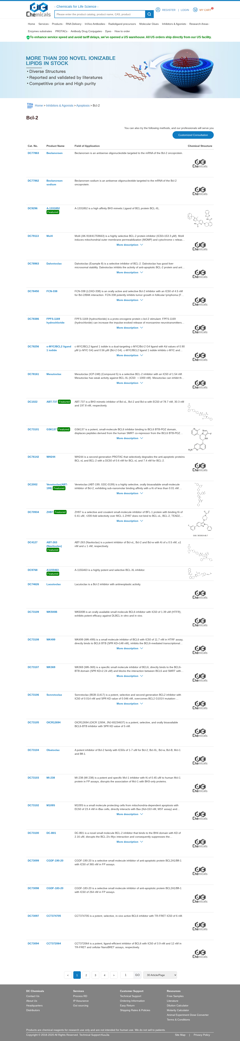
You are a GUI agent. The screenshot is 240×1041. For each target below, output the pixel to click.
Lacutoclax (53, 584)
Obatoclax (53, 750)
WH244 (50, 456)
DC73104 (33, 750)
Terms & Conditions (178, 1019)
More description (128, 244)
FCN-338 (51, 291)
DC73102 (33, 805)
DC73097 (33, 915)
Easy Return (127, 1005)
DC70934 (33, 512)
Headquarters (34, 1005)
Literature (172, 1000)
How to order (122, 31)
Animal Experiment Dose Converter (188, 1014)
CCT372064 (53, 943)
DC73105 (33, 722)
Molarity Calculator (178, 1010)
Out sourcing (80, 1005)
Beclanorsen (54, 153)
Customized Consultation (193, 134)
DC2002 (33, 484)
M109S (50, 805)
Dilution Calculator (177, 1005)
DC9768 (33, 569)
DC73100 (33, 832)
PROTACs (61, 31)
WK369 (50, 667)
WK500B (51, 611)
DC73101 (33, 429)
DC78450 (33, 291)
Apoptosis (83, 105)
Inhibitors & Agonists (174, 23)
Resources (174, 991)
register (169, 9)
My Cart (205, 9)
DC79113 (33, 235)
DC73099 (33, 860)
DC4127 (33, 542)
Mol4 (49, 235)
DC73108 (33, 639)
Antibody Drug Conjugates (86, 31)
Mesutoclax (53, 374)
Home (31, 23)
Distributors (33, 1010)
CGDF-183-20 (54, 888)
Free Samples (175, 996)
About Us (31, 1000)
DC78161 (33, 374)
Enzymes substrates (40, 31)
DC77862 (33, 180)
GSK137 (51, 429)
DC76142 (33, 456)
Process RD (80, 996)
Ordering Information (132, 1000)
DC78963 (33, 263)
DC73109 (33, 611)
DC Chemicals (35, 991)
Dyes (108, 31)
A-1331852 (53, 208)
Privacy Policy (202, 1034)
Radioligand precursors (122, 23)
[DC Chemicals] (38, 9)
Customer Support (131, 991)
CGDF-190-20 (54, 860)
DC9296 (33, 208)
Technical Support (130, 996)
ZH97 (49, 512)
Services (43, 23)
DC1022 (33, 401)
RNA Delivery (73, 23)
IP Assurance (81, 1000)
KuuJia (105, 1034)
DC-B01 (51, 832)
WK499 (50, 639)
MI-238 (50, 777)
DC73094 (33, 943)
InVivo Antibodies (95, 23)
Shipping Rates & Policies (135, 1010)
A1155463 (52, 569)
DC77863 (33, 153)
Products (57, 23)
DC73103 (33, 777)
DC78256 (33, 346)
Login (185, 9)
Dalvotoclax (54, 263)
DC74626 (33, 584)
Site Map (180, 1034)
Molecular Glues (149, 23)
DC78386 (33, 318)
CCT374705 (53, 915)
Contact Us (32, 996)
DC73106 (33, 694)
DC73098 (33, 888)
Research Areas (198, 23)
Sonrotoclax (54, 694)
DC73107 (33, 667)
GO (137, 975)
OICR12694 (53, 722)
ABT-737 (51, 401)
